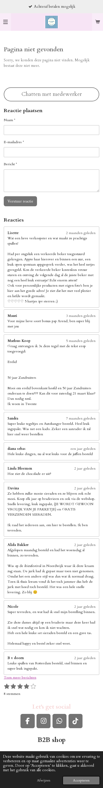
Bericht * (10, 164)
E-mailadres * (14, 142)
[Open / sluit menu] (5, 22)
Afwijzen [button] (43, 780)
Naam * (9, 120)
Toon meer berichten (20, 677)
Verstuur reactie (20, 201)
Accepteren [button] (81, 780)
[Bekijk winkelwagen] (97, 22)
